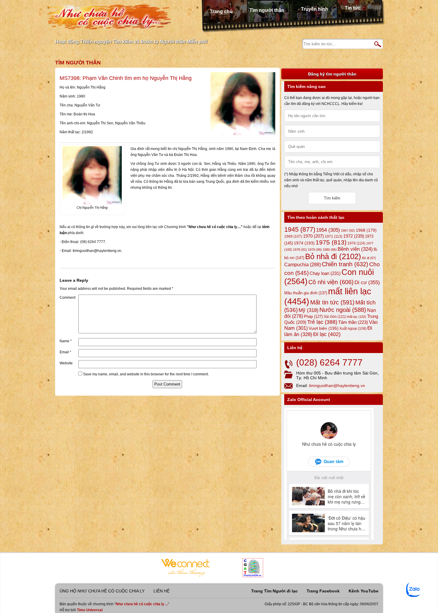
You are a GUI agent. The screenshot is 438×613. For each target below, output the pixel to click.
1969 (293, 236)
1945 (299, 229)
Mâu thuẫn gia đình (305, 293)
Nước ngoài (342, 309)
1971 (333, 236)
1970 (313, 236)
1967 (348, 230)
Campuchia (302, 264)
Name (66, 341)
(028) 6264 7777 (329, 362)
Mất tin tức (332, 302)
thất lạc (356, 316)
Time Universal (89, 610)
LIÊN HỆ (161, 591)
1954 (328, 230)
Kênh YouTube (363, 591)
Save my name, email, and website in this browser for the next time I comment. (146, 374)
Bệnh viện (355, 249)
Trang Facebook (323, 591)
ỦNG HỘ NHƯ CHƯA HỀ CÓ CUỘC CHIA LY (102, 591)
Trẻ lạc (322, 322)
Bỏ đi (369, 258)
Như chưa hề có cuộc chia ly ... (142, 604)
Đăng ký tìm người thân (332, 74)
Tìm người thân (266, 10)
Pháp (313, 317)
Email (65, 352)
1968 (366, 230)
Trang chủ (221, 11)
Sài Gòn (335, 317)
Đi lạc (327, 334)
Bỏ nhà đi (333, 256)
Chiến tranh (345, 264)
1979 (315, 249)
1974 (304, 243)
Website (66, 363)
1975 (331, 242)
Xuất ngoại (352, 328)
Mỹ (309, 310)
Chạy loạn (325, 273)
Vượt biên (323, 328)
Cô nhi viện (331, 282)
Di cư (367, 282)
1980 (330, 249)
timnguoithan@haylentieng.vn (337, 385)
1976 (356, 243)
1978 (300, 249)
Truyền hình (314, 9)
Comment (67, 297)
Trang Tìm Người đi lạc (274, 591)
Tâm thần (353, 322)
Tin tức (353, 7)
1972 (353, 236)
